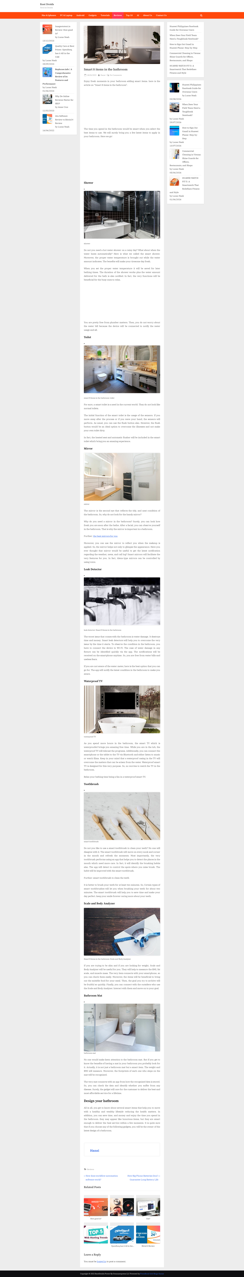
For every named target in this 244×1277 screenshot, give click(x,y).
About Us (147, 15)
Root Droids (47, 4)
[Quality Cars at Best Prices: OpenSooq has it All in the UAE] (47, 49)
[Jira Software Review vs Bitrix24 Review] (47, 119)
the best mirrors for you (105, 536)
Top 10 (129, 15)
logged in (101, 1261)
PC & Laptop (66, 15)
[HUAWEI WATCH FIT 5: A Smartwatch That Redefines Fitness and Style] (174, 181)
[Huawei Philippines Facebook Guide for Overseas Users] (174, 87)
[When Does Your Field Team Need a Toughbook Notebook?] (174, 107)
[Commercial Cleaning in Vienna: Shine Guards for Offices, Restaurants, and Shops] (174, 154)
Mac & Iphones (49, 15)
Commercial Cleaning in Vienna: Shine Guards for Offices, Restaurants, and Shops (185, 57)
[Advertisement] (122, 108)
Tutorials (105, 15)
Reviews (118, 15)
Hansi (103, 75)
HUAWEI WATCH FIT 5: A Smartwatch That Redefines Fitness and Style (183, 69)
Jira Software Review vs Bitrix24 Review (64, 119)
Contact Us (161, 15)
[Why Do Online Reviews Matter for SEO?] (47, 99)
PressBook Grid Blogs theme (152, 1274)
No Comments (116, 75)
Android (80, 15)
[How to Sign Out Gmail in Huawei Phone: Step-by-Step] (174, 130)
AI (138, 15)
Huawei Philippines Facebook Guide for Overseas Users (191, 88)
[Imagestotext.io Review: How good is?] (47, 29)
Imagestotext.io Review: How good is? (64, 30)
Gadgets (93, 15)
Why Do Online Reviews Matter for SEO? (64, 100)
